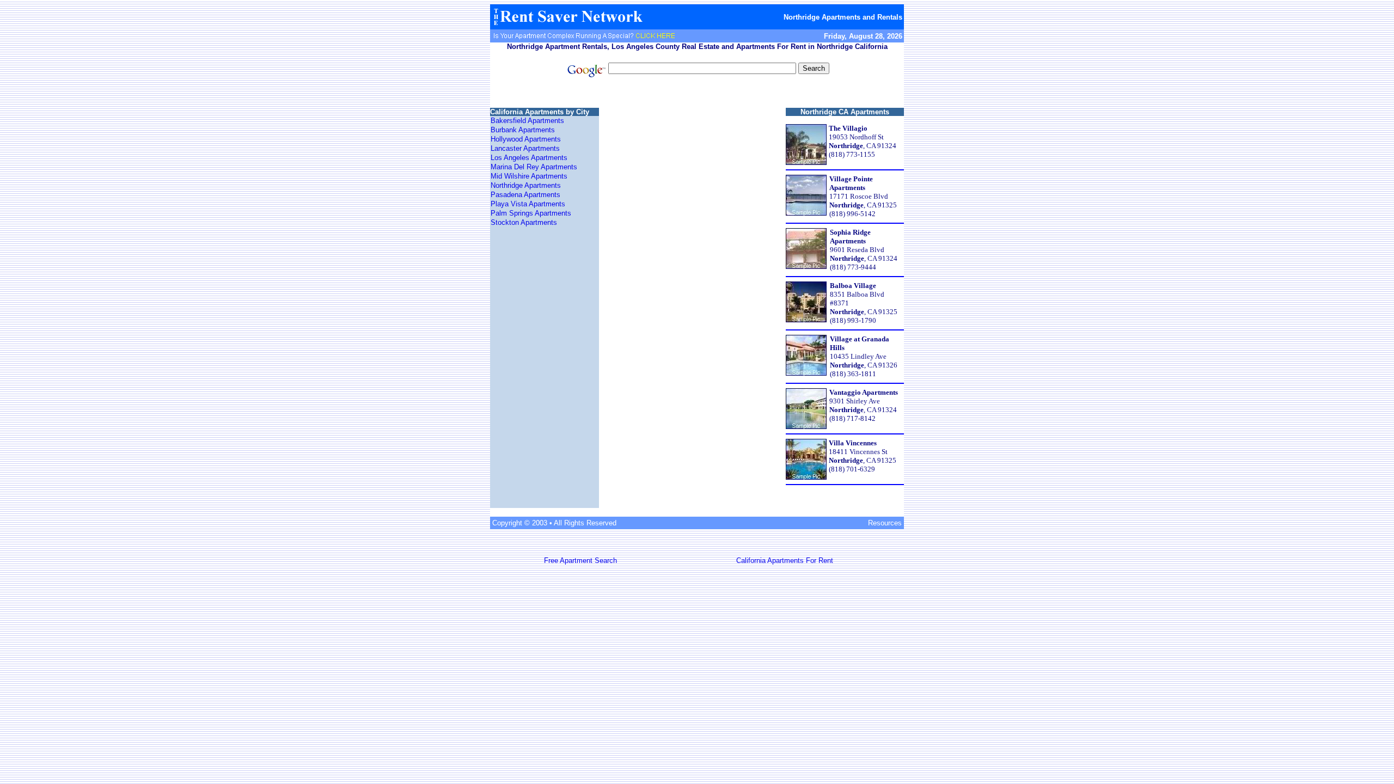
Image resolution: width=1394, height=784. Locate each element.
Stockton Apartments (524, 222)
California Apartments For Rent (784, 560)
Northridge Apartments (526, 185)
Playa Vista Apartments (528, 204)
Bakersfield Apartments (527, 121)
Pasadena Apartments (525, 195)
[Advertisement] (697, 94)
